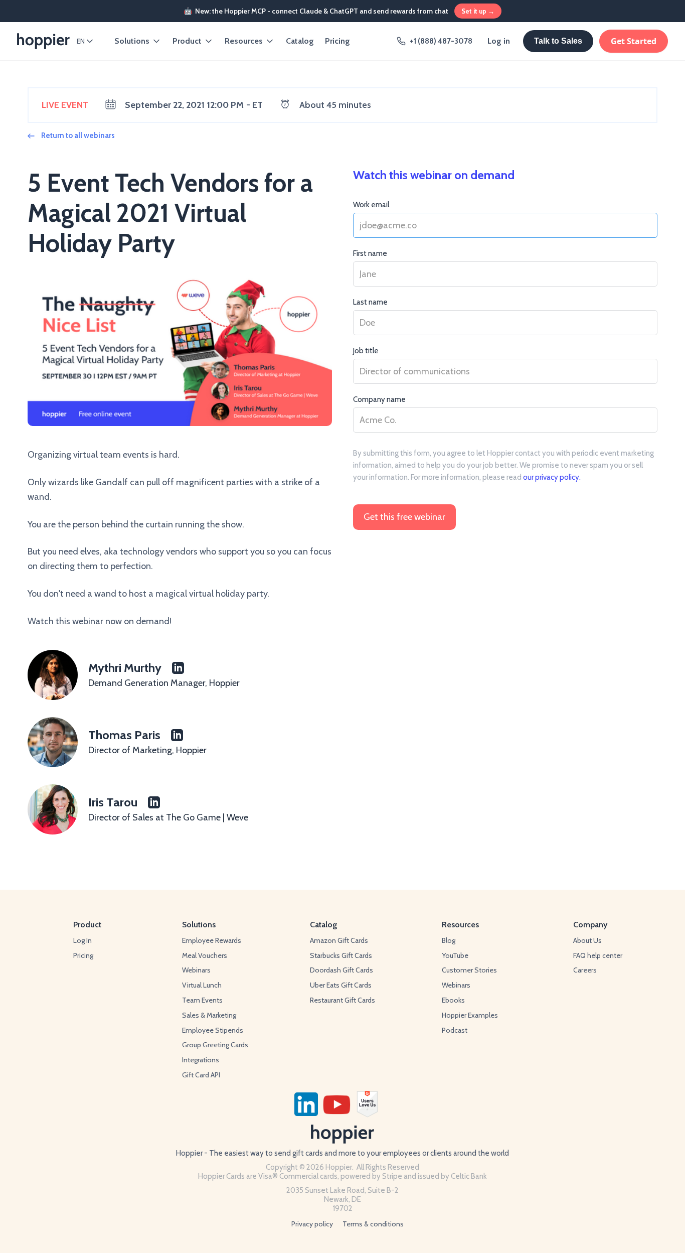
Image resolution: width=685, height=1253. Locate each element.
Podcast (454, 1030)
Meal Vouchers (204, 955)
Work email (371, 204)
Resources (244, 41)
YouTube (455, 955)
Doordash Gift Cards (341, 969)
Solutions (131, 41)
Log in (498, 41)
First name (370, 253)
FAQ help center (597, 955)
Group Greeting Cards (215, 1044)
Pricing (337, 41)
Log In (82, 940)
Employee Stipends (212, 1030)
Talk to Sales (558, 41)
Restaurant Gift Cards (342, 1000)
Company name (379, 399)
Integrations (200, 1059)
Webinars (196, 969)
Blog (448, 940)
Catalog (300, 41)
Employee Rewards (211, 940)
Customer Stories (469, 969)
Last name (370, 302)
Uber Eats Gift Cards (341, 985)
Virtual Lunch (202, 985)
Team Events (202, 1000)
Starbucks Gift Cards (341, 955)
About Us (587, 940)
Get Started (633, 41)
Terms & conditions (373, 1223)
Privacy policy (312, 1223)
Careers (585, 969)
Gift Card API (201, 1074)
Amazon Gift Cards (339, 940)
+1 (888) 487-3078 (441, 41)
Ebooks (453, 1000)
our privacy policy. (552, 477)
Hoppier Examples (470, 1015)
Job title (366, 350)
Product (187, 41)
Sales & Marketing (209, 1015)
